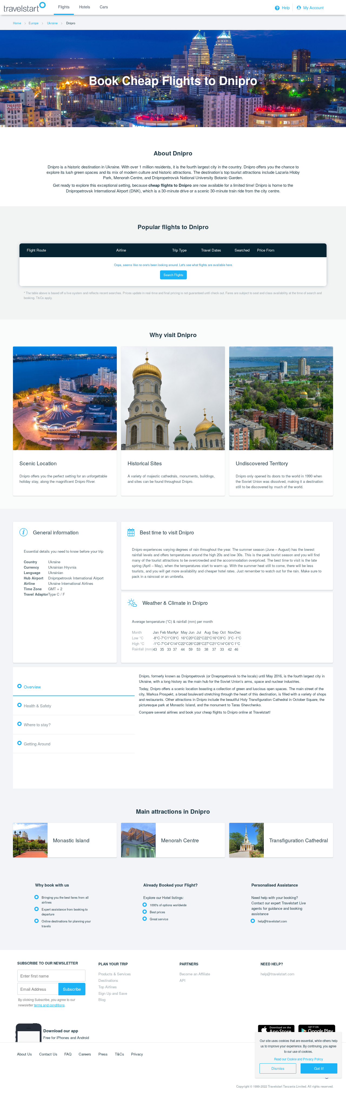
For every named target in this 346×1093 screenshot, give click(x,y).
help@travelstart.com (277, 973)
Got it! (319, 1068)
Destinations (108, 980)
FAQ (67, 1054)
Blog (101, 999)
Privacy (137, 1054)
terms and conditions (49, 1005)
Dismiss (277, 1068)
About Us (24, 1054)
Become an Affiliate (194, 973)
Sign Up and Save (112, 993)
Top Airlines (107, 986)
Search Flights (173, 275)
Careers (85, 1054)
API (182, 980)
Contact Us (48, 1054)
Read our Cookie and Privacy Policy (298, 1059)
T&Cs (119, 1054)
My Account (313, 7)
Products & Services (114, 973)
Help (285, 7)
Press (103, 1054)
